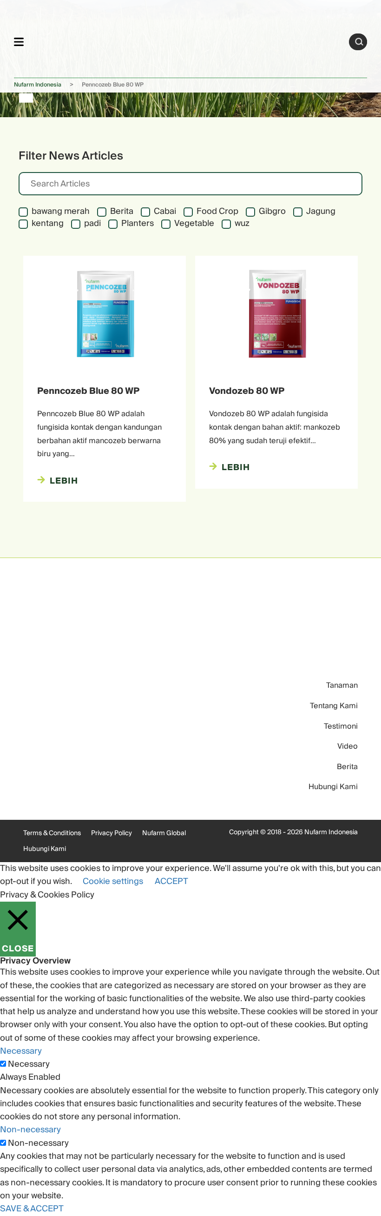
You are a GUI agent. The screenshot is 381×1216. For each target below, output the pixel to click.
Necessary (29, 1064)
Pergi (359, 42)
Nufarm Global (164, 833)
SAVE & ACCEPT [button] (32, 1209)
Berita (347, 766)
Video (347, 746)
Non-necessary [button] (30, 1130)
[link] (186, 40)
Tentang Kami (334, 705)
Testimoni (341, 726)
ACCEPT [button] (171, 881)
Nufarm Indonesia (37, 85)
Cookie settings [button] (113, 881)
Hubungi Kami (333, 786)
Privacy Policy (111, 833)
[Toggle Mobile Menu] (19, 41)
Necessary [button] (21, 1051)
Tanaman (342, 685)
